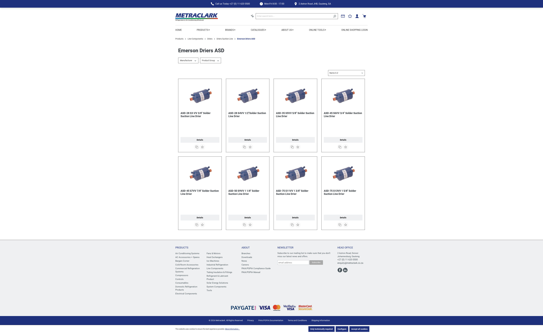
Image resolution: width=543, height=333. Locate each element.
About (246, 247)
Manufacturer (186, 60)
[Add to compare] (197, 147)
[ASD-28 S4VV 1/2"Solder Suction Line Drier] (247, 95)
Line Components (215, 268)
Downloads (247, 257)
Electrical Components (186, 293)
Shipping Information (320, 320)
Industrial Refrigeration (217, 264)
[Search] (334, 16)
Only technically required (321, 329)
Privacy (250, 320)
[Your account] (357, 16)
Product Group (208, 60)
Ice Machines (213, 261)
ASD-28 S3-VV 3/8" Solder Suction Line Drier (196, 115)
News (244, 261)
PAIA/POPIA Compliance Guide (256, 268)
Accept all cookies (359, 329)
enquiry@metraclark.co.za (350, 263)
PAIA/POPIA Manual (251, 272)
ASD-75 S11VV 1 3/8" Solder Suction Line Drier (292, 192)
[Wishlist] (350, 16)
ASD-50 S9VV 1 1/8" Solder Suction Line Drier (243, 192)
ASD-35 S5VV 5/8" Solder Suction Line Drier (295, 115)
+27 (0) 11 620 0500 (347, 259)
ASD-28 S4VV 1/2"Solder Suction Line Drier (247, 115)
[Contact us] (342, 16)
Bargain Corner (182, 261)
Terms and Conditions (297, 320)
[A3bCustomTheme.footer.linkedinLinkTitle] (345, 271)
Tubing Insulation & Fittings (219, 272)
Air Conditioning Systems (187, 253)
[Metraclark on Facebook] (340, 271)
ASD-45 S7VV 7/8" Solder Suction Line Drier (200, 192)
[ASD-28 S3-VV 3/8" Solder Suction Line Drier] (200, 95)
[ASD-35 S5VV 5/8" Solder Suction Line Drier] (295, 95)
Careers (245, 264)
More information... (232, 329)
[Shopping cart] (364, 16)
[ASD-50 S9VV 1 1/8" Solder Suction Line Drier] (247, 173)
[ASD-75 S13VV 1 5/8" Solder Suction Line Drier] (343, 173)
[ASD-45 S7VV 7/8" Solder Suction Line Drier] (200, 173)
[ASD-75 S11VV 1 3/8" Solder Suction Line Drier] (295, 173)
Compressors (181, 275)
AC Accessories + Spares (187, 257)
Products (181, 247)
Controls (179, 279)
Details (200, 140)
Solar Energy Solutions (217, 283)
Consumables (181, 283)
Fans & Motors (213, 253)
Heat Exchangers (215, 257)
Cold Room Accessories (186, 264)
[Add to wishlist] (202, 147)
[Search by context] (252, 16)
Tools (209, 290)
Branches (246, 253)
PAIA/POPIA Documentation (270, 320)
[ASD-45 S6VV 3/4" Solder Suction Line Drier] (343, 95)
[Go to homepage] (196, 17)
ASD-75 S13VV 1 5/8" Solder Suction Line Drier (340, 192)
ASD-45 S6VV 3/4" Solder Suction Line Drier (343, 115)
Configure (342, 329)
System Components (216, 286)
